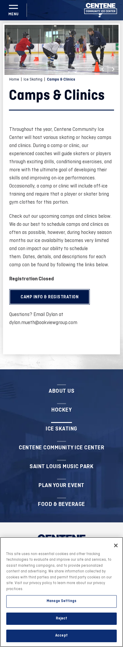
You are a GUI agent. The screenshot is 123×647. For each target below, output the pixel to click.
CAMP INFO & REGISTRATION (50, 297)
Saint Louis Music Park (61, 466)
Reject (61, 618)
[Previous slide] (102, 69)
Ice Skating (33, 79)
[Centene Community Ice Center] (100, 10)
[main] (61, 194)
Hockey (61, 409)
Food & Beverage (61, 504)
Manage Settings (61, 601)
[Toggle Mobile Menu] (13, 10)
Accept (61, 635)
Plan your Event (61, 485)
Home (14, 79)
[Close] (115, 545)
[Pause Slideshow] (111, 33)
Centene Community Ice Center (61, 447)
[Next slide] (113, 69)
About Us (61, 391)
